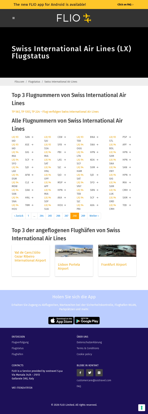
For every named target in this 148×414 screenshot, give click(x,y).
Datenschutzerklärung (89, 342)
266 (58, 215)
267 (66, 215)
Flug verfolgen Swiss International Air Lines (70, 111)
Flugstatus (34, 81)
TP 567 (16, 111)
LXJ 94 (80, 144)
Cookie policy (84, 354)
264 (41, 215)
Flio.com (19, 81)
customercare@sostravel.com (94, 380)
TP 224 (36, 111)
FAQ (79, 386)
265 (50, 215)
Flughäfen (17, 354)
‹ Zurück (18, 215)
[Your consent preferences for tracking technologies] (141, 407)
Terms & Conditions (88, 348)
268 (75, 215)
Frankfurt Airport (114, 265)
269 (83, 215)
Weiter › (94, 215)
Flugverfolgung (20, 342)
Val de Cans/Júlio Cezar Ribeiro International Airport (30, 256)
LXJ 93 (15, 137)
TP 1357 (25, 111)
